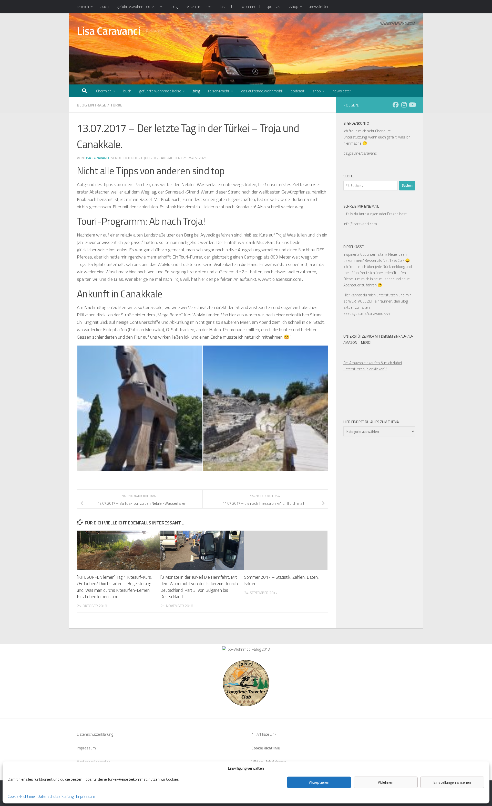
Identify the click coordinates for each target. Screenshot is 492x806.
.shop (293, 6)
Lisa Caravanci (108, 30)
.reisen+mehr (196, 6)
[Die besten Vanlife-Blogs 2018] (246, 649)
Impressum (85, 796)
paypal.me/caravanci (360, 153)
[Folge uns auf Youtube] (412, 105)
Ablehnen (385, 782)
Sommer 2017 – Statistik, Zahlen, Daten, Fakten (281, 580)
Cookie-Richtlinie (21, 796)
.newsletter (319, 6)
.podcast (274, 6)
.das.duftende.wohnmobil (239, 6)
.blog (174, 6)
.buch (104, 6)
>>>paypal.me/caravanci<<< (367, 313)
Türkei (117, 105)
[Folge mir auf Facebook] (396, 105)
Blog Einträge (91, 105)
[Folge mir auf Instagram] (404, 105)
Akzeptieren (319, 782)
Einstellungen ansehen (452, 782)
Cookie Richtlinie (265, 748)
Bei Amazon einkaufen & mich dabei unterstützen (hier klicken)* (372, 366)
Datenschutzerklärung (55, 796)
